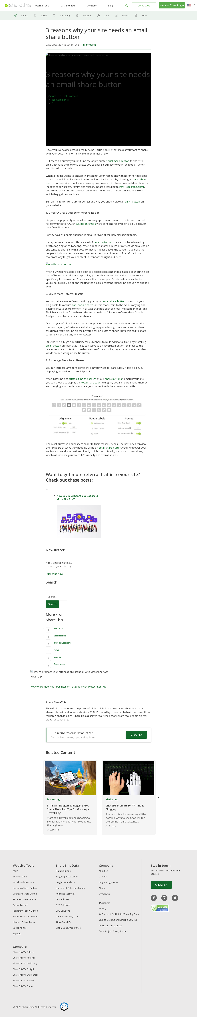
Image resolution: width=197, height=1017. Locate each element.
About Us (103, 870)
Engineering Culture (108, 882)
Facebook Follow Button (25, 916)
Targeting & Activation (67, 876)
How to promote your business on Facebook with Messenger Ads (68, 686)
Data (106, 15)
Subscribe (136, 735)
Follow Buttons (20, 905)
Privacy (102, 908)
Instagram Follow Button (25, 910)
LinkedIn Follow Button (24, 922)
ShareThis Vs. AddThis (24, 957)
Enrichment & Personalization (70, 888)
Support (17, 933)
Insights (57, 657)
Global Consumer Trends (68, 927)
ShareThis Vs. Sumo (23, 986)
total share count (91, 382)
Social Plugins (19, 927)
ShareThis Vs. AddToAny (25, 963)
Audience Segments (66, 893)
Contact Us (144, 5)
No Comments (60, 99)
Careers (103, 876)
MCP (15, 870)
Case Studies (59, 664)
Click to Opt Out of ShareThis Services (118, 919)
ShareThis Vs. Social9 (23, 980)
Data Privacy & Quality (67, 916)
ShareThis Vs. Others (23, 952)
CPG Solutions (63, 910)
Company (91, 5)
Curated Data (62, 899)
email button (132, 201)
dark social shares (82, 305)
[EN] (191, 5)
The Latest (58, 628)
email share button (114, 301)
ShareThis (55, 96)
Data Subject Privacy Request (113, 931)
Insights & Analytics (65, 882)
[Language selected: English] (191, 5)
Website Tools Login (172, 5)
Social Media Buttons (23, 882)
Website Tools (42, 5)
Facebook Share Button (25, 888)
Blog (110, 5)
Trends (125, 15)
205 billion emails (86, 223)
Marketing (65, 15)
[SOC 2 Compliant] (64, 1007)
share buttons (113, 379)
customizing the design (82, 379)
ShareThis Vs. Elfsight (23, 969)
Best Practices (70, 96)
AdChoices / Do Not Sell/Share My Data (119, 914)
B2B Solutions (63, 905)
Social (44, 15)
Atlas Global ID (63, 922)
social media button (117, 161)
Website (87, 15)
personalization (103, 242)
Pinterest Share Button (24, 899)
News (144, 15)
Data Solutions (68, 5)
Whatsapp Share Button (25, 893)
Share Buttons (20, 876)
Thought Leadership (63, 643)
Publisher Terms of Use (110, 925)
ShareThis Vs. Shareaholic (25, 974)
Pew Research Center (131, 187)
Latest (24, 15)
